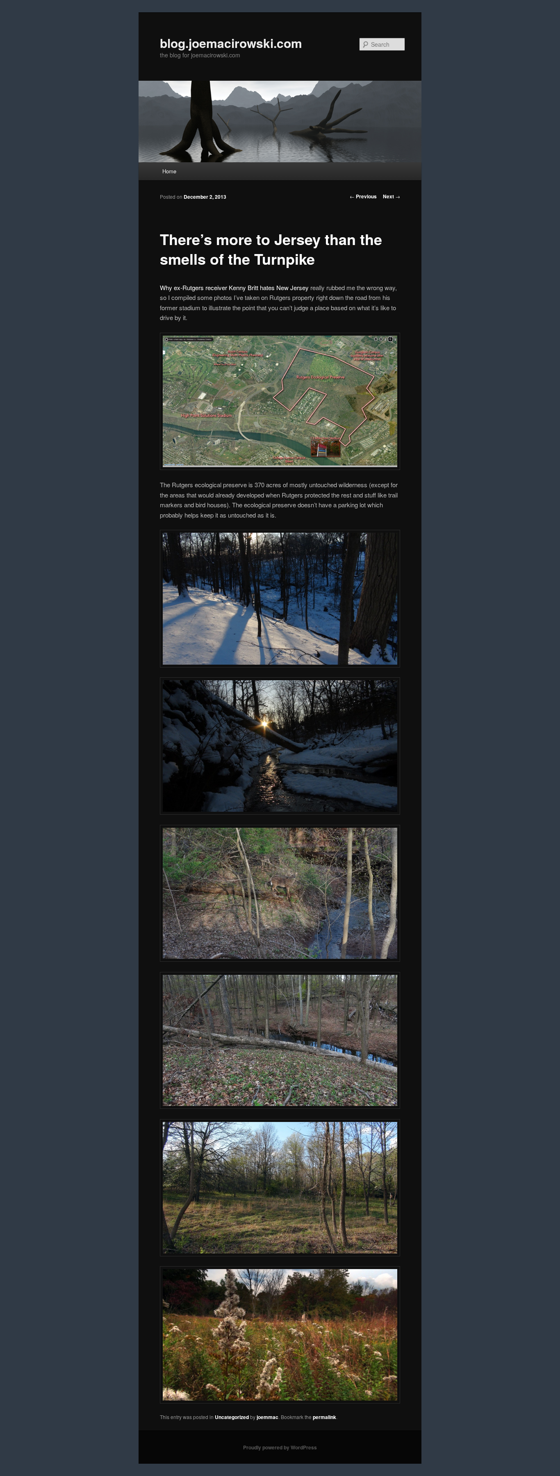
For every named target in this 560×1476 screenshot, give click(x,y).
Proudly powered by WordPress (280, 1447)
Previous (363, 196)
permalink (324, 1417)
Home (169, 171)
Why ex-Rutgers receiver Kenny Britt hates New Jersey (234, 287)
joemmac (267, 1417)
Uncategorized (232, 1417)
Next (391, 196)
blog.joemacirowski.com (231, 43)
